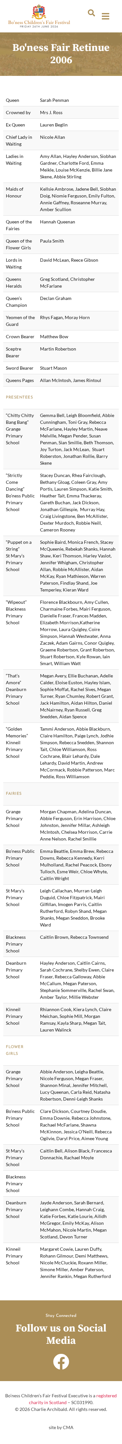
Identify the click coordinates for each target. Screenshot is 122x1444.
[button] (91, 12)
